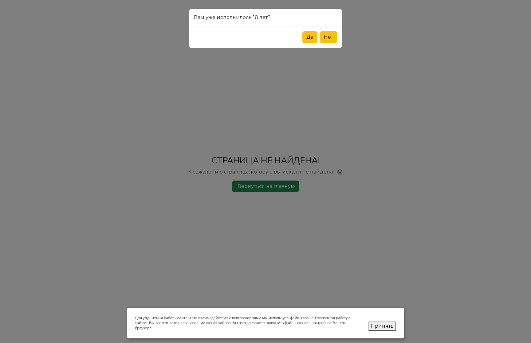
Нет (328, 37)
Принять (382, 326)
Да (309, 37)
